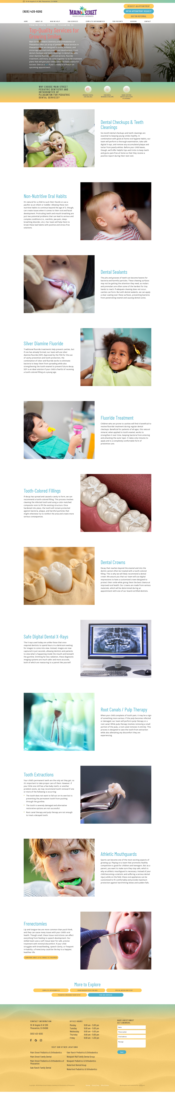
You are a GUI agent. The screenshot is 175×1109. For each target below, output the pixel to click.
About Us (39, 21)
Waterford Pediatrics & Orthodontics (82, 1069)
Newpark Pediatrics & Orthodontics (81, 1060)
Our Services (73, 21)
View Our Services (105, 995)
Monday (73, 1025)
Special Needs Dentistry (124, 990)
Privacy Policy (95, 1085)
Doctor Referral (139, 16)
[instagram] (41, 1040)
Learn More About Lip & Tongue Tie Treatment (41, 957)
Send (121, 1052)
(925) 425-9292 (32, 11)
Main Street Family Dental (40, 1056)
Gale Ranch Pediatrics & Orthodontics (82, 1052)
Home (26, 21)
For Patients (118, 21)
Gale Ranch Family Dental (40, 1067)
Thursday (73, 1034)
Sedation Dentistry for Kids (87, 990)
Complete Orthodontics (95, 21)
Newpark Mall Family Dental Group (81, 1056)
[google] (36, 1040)
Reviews (133, 21)
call (46, 64)
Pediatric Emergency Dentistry (69, 995)
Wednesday (74, 1031)
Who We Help (55, 21)
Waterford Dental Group (76, 1064)
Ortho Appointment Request (139, 11)
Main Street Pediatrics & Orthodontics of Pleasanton (47, 1062)
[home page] (83, 11)
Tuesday (73, 1028)
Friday (72, 1037)
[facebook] (31, 1040)
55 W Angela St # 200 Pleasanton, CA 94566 (39, 1026)
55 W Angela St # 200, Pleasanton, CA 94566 (41, 1)
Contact (147, 21)
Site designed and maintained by (129, 1085)
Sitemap (88, 1085)
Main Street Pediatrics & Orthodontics (46, 1052)
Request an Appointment (139, 6)
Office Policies (105, 1085)
